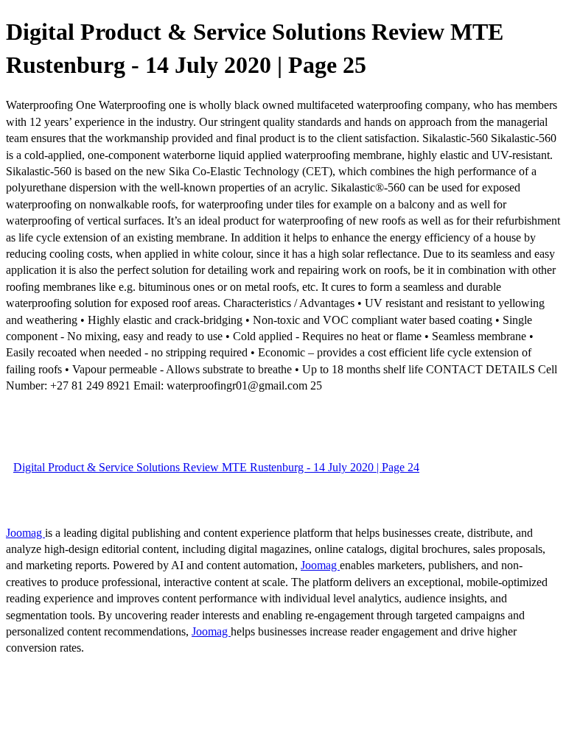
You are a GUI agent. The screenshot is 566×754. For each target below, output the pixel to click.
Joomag (25, 532)
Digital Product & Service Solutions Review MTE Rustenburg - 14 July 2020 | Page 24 (216, 467)
